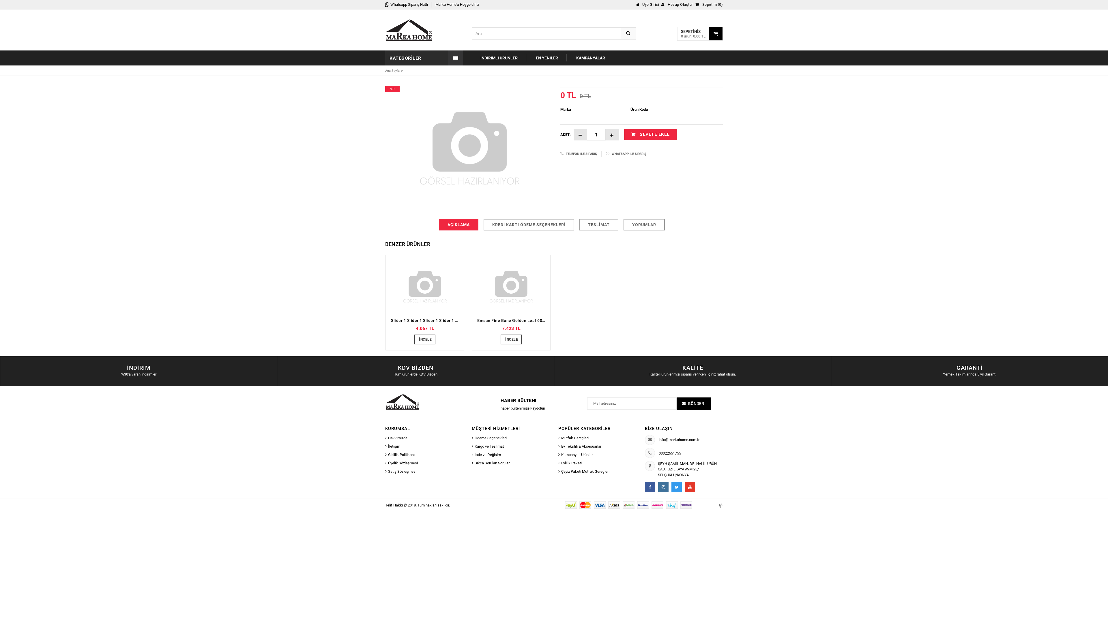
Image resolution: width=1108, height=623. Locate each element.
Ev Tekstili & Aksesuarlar (581, 446)
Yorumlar (644, 224)
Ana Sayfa (392, 71)
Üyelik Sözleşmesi (403, 463)
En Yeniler (547, 58)
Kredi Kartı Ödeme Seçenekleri (529, 224)
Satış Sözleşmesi (402, 471)
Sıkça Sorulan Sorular (492, 463)
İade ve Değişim (488, 455)
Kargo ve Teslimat (489, 446)
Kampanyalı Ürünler (577, 455)
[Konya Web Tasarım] (720, 504)
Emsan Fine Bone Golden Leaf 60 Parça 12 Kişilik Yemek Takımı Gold (512, 320)
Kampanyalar (590, 58)
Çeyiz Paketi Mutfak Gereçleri (585, 471)
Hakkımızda (397, 438)
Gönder (696, 403)
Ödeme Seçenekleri (491, 438)
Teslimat (599, 224)
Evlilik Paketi (571, 463)
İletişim (394, 446)
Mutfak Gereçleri (575, 438)
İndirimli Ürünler (499, 58)
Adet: (565, 134)
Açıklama (459, 224)
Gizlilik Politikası (401, 455)
